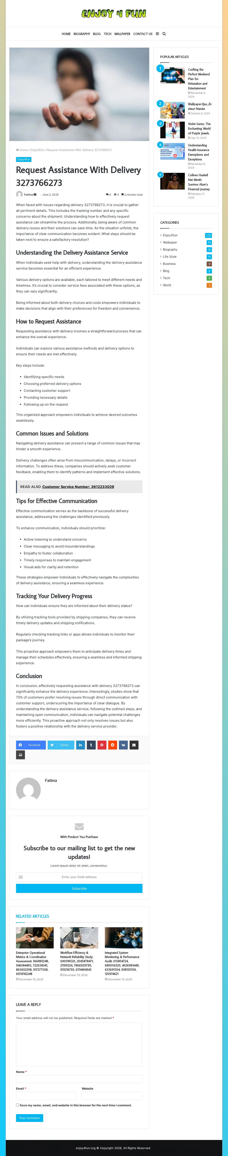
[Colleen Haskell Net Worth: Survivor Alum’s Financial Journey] (172, 181)
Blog (97, 34)
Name (21, 1072)
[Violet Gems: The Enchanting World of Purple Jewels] (172, 130)
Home (66, 34)
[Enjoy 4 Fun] (114, 13)
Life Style (170, 256)
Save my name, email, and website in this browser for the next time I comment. (76, 1105)
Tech (107, 34)
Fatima (28, 194)
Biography (82, 34)
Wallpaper (122, 34)
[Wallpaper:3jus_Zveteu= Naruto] (172, 110)
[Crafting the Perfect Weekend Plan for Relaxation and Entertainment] (172, 75)
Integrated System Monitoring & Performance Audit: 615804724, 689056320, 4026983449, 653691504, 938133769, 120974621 (122, 963)
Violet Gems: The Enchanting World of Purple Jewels (199, 128)
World (167, 285)
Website (87, 1088)
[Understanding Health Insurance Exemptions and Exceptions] (172, 151)
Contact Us (143, 34)
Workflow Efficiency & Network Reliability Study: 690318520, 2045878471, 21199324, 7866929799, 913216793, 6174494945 (77, 961)
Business (169, 264)
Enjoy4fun (37, 150)
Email (21, 1088)
